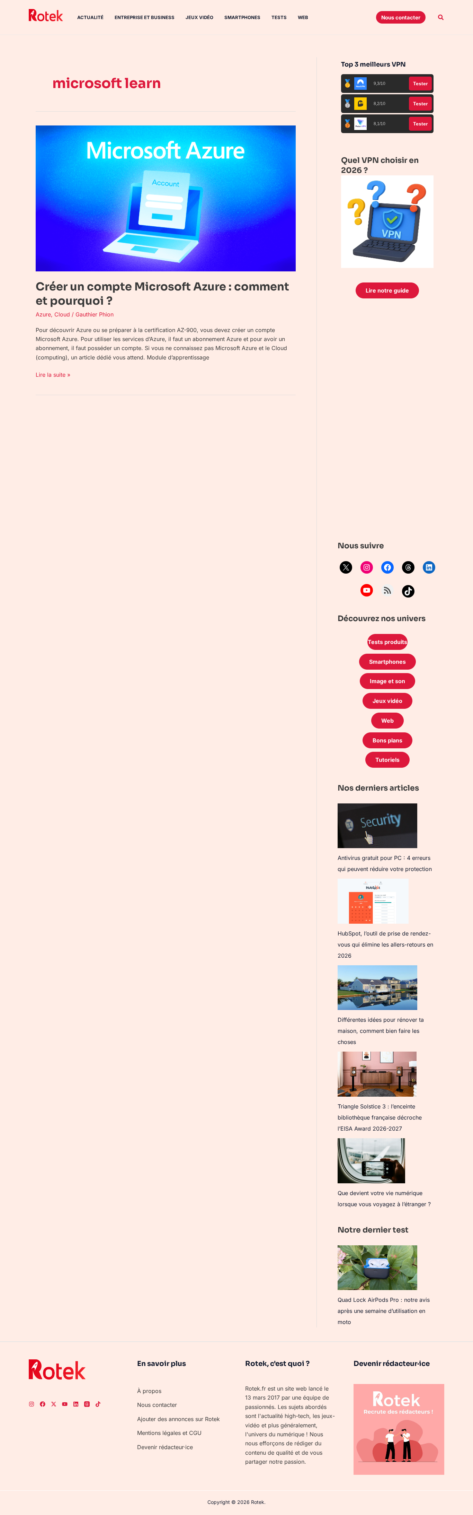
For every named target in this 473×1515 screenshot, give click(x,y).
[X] (346, 567)
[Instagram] (366, 567)
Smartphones (242, 17)
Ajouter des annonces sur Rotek (178, 1419)
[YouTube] (366, 590)
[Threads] (408, 567)
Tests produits (387, 641)
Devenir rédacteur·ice (165, 1447)
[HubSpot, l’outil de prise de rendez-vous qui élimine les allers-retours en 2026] (373, 901)
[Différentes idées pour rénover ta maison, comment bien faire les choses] (377, 987)
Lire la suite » (53, 374)
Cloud (62, 314)
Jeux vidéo (199, 17)
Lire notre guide (387, 290)
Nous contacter (157, 1404)
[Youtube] (65, 1404)
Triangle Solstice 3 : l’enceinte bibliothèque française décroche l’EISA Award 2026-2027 (380, 1117)
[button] (401, 17)
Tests (279, 17)
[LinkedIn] (429, 567)
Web (303, 17)
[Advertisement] (387, 421)
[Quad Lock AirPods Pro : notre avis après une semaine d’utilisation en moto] (377, 1267)
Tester (420, 83)
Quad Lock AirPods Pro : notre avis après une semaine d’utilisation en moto (384, 1310)
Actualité (90, 17)
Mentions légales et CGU (169, 1432)
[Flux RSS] (387, 590)
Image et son (387, 681)
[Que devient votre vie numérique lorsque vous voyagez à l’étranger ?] (371, 1160)
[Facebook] (387, 567)
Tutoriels (387, 759)
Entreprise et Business (145, 17)
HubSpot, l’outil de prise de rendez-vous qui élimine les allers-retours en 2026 (385, 944)
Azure (43, 314)
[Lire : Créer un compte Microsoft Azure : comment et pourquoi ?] (166, 197)
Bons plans (387, 740)
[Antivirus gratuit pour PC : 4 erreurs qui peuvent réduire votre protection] (377, 825)
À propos (149, 1390)
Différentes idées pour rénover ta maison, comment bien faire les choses (381, 1030)
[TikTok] (408, 591)
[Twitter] (53, 1404)
